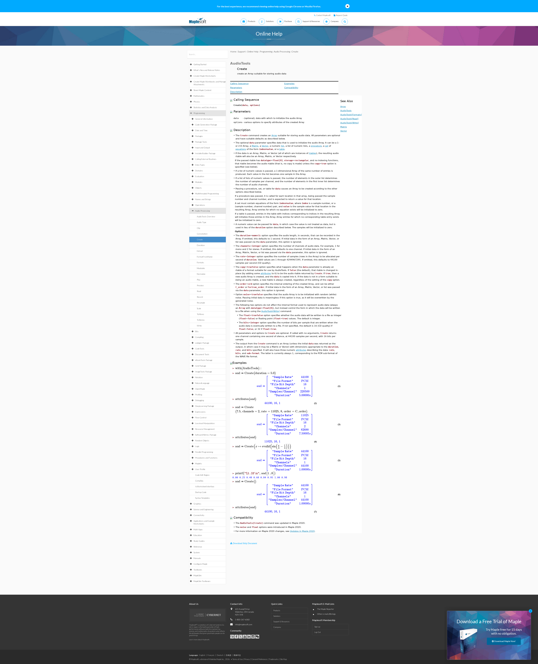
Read (199, 291)
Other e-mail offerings (326, 614)
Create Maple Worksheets (204, 76)
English (202, 655)
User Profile (200, 469)
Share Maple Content (202, 90)
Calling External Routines (205, 159)
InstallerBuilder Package (205, 153)
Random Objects (202, 440)
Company (277, 627)
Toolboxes (197, 569)
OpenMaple (200, 389)
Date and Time (201, 130)
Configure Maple (200, 564)
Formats (200, 262)
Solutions (276, 616)
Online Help (252, 51)
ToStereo (201, 320)
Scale (199, 308)
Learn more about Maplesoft (199, 640)
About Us (193, 604)
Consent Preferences (259, 659)
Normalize (201, 274)
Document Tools (202, 354)
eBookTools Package (203, 360)
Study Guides (199, 541)
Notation (199, 377)
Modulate (201, 268)
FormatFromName (205, 257)
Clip (198, 228)
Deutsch (220, 655)
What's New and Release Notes (206, 70)
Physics (196, 101)
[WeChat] (257, 637)
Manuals (197, 558)
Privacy (247, 659)
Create (200, 239)
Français (210, 655)
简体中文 (237, 655)
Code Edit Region (202, 475)
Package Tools (201, 142)
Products (276, 610)
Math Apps (198, 529)
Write (199, 325)
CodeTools (199, 348)
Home (233, 51)
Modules (198, 182)
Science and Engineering (203, 509)
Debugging (199, 400)
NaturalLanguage (202, 383)
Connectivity (198, 515)
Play (198, 279)
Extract (200, 251)
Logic (197, 446)
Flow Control (200, 417)
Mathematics (198, 96)
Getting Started (199, 64)
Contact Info (236, 604)
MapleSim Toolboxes (201, 581)
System (196, 552)
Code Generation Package (206, 124)
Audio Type (201, 222)
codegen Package (202, 343)
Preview (200, 285)
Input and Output (202, 147)
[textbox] (248, 368)
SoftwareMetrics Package (205, 435)
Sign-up (317, 627)
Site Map (283, 659)
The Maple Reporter (325, 609)
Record (200, 297)
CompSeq (199, 481)
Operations (200, 205)
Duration (201, 245)
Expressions (200, 412)
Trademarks (274, 659)
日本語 (228, 655)
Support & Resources (281, 621)
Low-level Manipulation (205, 423)
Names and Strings (203, 199)
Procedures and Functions (206, 458)
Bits (197, 331)
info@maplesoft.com (243, 624)
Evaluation (199, 176)
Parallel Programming (204, 452)
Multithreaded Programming (207, 193)
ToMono (200, 314)
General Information (204, 119)
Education (197, 535)
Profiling (198, 394)
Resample (201, 302)
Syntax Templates (202, 498)
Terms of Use (237, 659)
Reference (197, 546)
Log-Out (317, 632)
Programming (199, 113)
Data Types (200, 165)
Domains (199, 170)
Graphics (197, 503)
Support (242, 51)
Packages (199, 136)
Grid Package (200, 366)
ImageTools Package (203, 371)
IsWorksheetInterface (204, 486)
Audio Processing (202, 211)
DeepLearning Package (204, 406)
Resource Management (205, 429)
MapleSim (197, 575)
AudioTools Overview (206, 216)
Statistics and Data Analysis (205, 107)
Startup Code (200, 492)
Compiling (199, 337)
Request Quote (341, 15)
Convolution (202, 234)
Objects (198, 188)
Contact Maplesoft (323, 15)
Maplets (198, 463)
